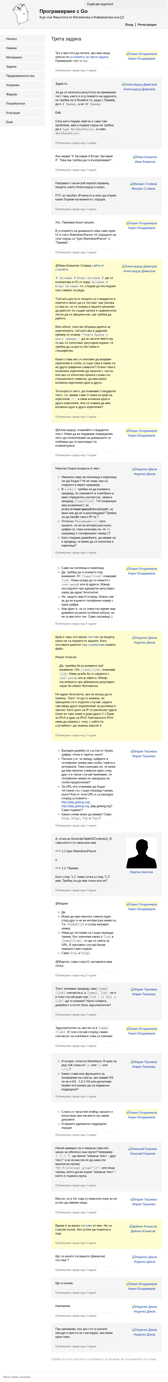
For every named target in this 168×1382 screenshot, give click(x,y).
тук (85, 60)
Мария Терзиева (143, 756)
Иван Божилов (145, 161)
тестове (93, 637)
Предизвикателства (20, 75)
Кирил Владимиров (141, 58)
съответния (96, 644)
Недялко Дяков (144, 474)
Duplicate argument (100, 4)
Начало (11, 38)
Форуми (11, 94)
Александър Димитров (139, 89)
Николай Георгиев (142, 1153)
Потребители (15, 103)
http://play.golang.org (75, 806)
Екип (9, 122)
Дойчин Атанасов (143, 1231)
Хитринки (12, 85)
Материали (14, 57)
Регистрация (147, 24)
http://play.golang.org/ (75, 802)
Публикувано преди (75, 70)
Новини (11, 48)
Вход (129, 24)
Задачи (11, 66)
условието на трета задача (89, 57)
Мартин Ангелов (141, 872)
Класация (13, 112)
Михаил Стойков (143, 188)
